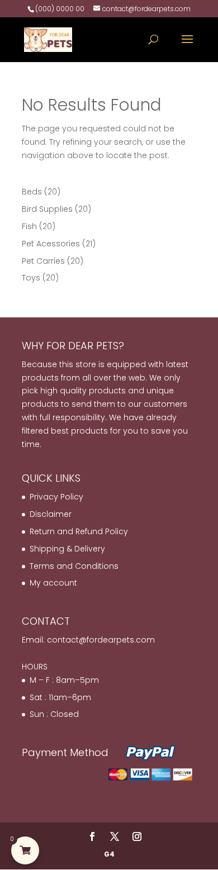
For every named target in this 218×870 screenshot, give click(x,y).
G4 (109, 854)
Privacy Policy (56, 496)
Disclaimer (51, 514)
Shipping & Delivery (67, 548)
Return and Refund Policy (79, 531)
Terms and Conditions (74, 566)
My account (53, 582)
